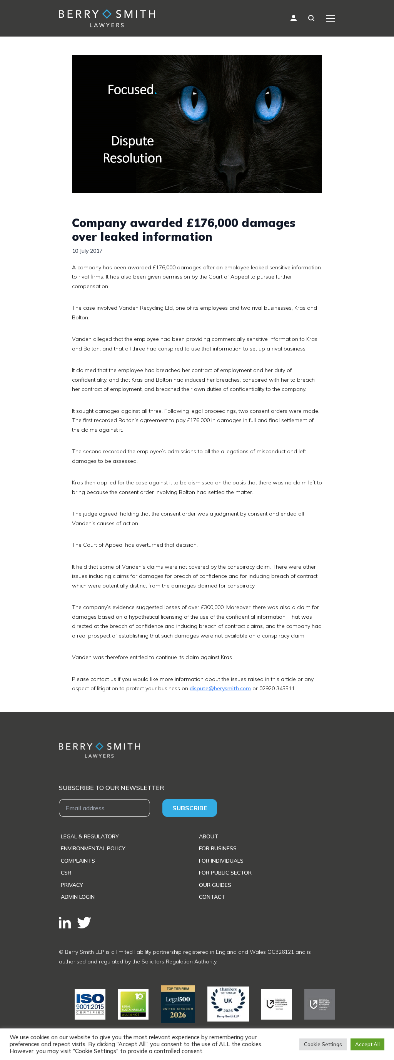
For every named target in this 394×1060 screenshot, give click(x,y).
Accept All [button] (367, 1044)
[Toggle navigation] (330, 18)
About (208, 836)
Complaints (78, 860)
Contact (212, 896)
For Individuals (221, 860)
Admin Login (78, 896)
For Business (218, 848)
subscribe (189, 808)
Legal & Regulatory (90, 836)
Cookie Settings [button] (323, 1044)
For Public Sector (225, 872)
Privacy (72, 884)
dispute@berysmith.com (220, 688)
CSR (66, 872)
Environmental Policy (93, 848)
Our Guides (215, 884)
